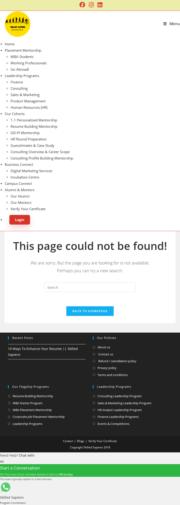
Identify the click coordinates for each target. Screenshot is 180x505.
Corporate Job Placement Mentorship (39, 417)
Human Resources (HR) (29, 107)
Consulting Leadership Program (120, 396)
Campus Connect (18, 183)
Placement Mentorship (23, 50)
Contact (68, 441)
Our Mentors (21, 202)
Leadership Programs (22, 75)
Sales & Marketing (25, 94)
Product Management (28, 101)
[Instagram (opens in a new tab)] (91, 5)
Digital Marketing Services (31, 170)
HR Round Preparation (29, 139)
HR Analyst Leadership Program (120, 410)
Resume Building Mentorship (34, 126)
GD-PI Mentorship (25, 132)
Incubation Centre (25, 177)
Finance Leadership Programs (118, 417)
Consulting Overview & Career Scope (40, 151)
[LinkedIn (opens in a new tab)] (99, 5)
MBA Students (22, 56)
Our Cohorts (15, 113)
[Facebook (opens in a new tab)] (82, 5)
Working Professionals (29, 63)
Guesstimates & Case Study (32, 145)
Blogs (80, 441)
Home (10, 44)
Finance (17, 82)
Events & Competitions (113, 424)
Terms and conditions (113, 375)
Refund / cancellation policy (117, 361)
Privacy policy (107, 368)
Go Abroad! (20, 69)
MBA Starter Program (27, 403)
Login (19, 219)
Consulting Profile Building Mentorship (42, 158)
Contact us (105, 354)
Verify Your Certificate (28, 208)
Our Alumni (20, 196)
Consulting (19, 88)
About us (104, 347)
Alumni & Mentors (19, 189)
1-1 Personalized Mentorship (34, 120)
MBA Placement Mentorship (32, 410)
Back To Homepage (90, 311)
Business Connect (19, 164)
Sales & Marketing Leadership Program (124, 403)
